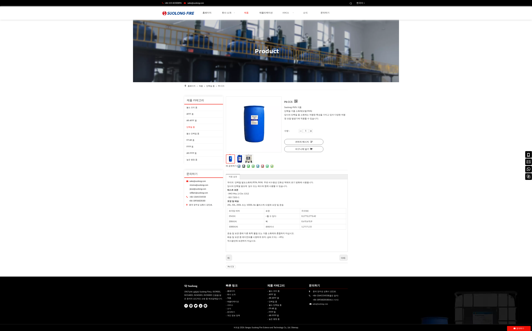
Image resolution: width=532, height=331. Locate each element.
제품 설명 (233, 177)
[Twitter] (196, 306)
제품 (229, 298)
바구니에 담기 (302, 149)
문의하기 (231, 312)
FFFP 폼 (189, 147)
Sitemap (294, 328)
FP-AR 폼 (190, 140)
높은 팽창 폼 (191, 160)
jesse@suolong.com (198, 189)
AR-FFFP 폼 (191, 153)
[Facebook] (186, 306)
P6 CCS (231, 267)
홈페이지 (231, 291)
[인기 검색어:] (351, 3)
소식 (229, 309)
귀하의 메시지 (302, 142)
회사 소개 (231, 295)
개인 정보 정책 (233, 316)
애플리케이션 (233, 302)
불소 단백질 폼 (192, 134)
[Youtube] (200, 306)
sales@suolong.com (195, 3)
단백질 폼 (190, 127)
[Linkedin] (191, 306)
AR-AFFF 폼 (191, 121)
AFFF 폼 (190, 114)
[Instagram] (205, 306)
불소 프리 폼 (191, 108)
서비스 (230, 305)
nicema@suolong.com (199, 185)
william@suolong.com (199, 193)
